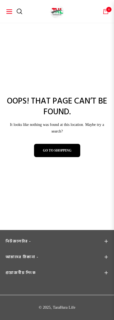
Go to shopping (57, 150)
